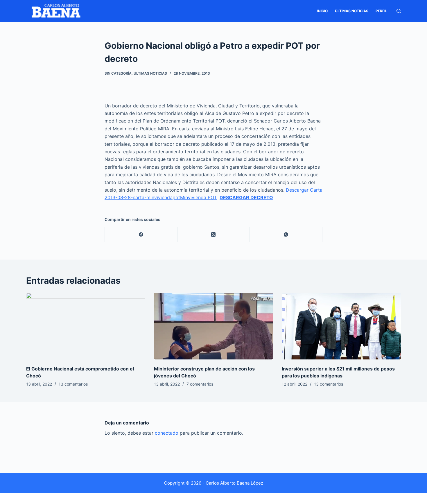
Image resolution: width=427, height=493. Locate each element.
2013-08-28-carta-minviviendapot (142, 197)
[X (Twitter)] (213, 234)
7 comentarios (199, 384)
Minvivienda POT (198, 197)
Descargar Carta (304, 190)
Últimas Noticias (351, 11)
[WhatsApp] (286, 234)
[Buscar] (399, 11)
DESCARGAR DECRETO (246, 197)
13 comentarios (73, 384)
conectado (166, 433)
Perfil (381, 11)
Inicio (322, 11)
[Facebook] (141, 234)
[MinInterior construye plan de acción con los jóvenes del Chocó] (213, 326)
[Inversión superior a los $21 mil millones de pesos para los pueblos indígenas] (341, 326)
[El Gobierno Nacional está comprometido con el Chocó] (85, 326)
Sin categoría (118, 73)
